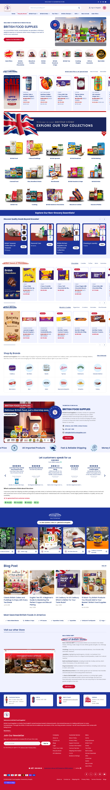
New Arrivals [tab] (94, 71)
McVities (60, 328)
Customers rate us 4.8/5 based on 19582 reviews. (58, 768)
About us (59, 779)
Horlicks (25, 92)
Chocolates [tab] (74, 263)
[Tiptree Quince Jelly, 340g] (80, 83)
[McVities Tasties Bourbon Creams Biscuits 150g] (98, 319)
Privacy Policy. (32, 747)
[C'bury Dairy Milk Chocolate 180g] (98, 275)
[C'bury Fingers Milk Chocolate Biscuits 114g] (80, 275)
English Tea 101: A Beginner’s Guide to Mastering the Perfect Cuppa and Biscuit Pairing (41, 601)
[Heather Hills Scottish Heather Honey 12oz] (94, 481)
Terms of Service (96, 779)
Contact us (67, 779)
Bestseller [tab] (103, 71)
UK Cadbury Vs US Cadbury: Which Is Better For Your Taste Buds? (67, 600)
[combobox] (55, 8)
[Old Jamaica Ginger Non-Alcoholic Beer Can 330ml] (98, 83)
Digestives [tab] (76, 307)
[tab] (14, 630)
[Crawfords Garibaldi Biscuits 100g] (46, 319)
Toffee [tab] (90, 263)
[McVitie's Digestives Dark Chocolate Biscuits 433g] (17, 481)
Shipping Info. (76, 779)
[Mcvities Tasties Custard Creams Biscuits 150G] (63, 319)
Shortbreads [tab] (102, 307)
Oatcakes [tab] (93, 307)
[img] (55, 460)
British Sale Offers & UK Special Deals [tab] (76, 71)
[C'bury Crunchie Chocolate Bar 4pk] (46, 275)
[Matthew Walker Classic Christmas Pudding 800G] (46, 83)
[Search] (79, 8)
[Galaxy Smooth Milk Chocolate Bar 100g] (75, 481)
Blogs (104, 779)
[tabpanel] (55, 661)
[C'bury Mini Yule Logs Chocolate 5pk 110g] (63, 83)
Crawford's (44, 328)
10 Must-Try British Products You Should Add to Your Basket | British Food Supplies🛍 (94, 601)
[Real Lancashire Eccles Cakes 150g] (55, 481)
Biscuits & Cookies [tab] (65, 307)
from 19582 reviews (54, 462)
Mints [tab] (96, 263)
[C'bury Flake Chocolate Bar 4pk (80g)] (29, 275)
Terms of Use (24, 747)
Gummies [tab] (103, 263)
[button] (6, 475)
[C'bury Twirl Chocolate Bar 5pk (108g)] (63, 275)
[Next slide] (104, 219)
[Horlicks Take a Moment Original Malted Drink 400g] (29, 83)
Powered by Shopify (26, 779)
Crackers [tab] (85, 307)
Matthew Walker (45, 92)
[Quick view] (34, 79)
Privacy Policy (85, 779)
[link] (24, 227)
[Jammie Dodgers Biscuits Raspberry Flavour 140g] (29, 319)
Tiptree (77, 92)
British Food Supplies (14, 779)
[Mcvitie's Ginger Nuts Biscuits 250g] (80, 319)
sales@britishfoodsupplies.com (75, 432)
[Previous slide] (100, 219)
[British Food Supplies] (12, 92)
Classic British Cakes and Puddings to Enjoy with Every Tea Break (16, 600)
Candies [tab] (83, 263)
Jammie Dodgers (27, 328)
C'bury (59, 92)
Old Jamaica (95, 92)
